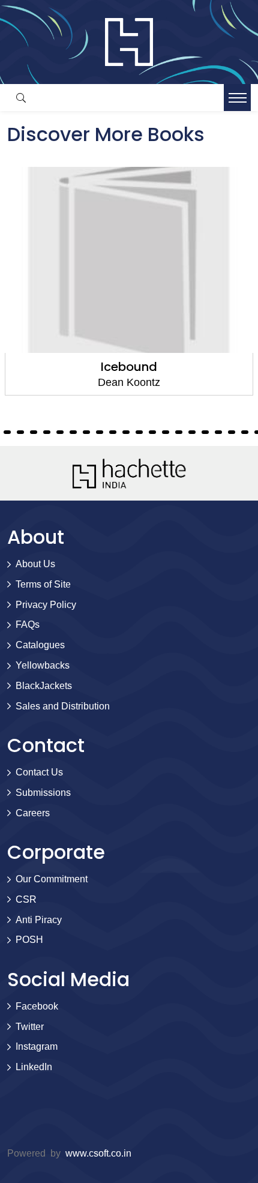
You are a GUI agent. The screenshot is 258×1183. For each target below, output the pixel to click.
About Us (35, 564)
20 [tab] (139, 432)
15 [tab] (73, 432)
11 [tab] (20, 432)
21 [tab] (152, 432)
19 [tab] (126, 432)
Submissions (43, 792)
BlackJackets (44, 686)
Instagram (37, 1046)
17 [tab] (99, 432)
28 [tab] (244, 432)
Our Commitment (52, 879)
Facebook (37, 1006)
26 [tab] (218, 432)
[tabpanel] (129, 281)
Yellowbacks (43, 665)
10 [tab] (7, 432)
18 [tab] (112, 432)
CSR (26, 899)
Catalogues (40, 645)
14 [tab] (60, 432)
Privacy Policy (46, 605)
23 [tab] (178, 432)
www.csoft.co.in (98, 1153)
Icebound (129, 367)
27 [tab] (231, 432)
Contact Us (39, 772)
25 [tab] (205, 432)
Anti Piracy (39, 920)
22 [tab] (165, 432)
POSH (29, 940)
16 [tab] (86, 432)
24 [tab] (192, 432)
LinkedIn (34, 1067)
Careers (33, 813)
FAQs (28, 624)
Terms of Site (43, 584)
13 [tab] (46, 432)
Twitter (30, 1027)
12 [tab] (33, 432)
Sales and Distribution (63, 706)
